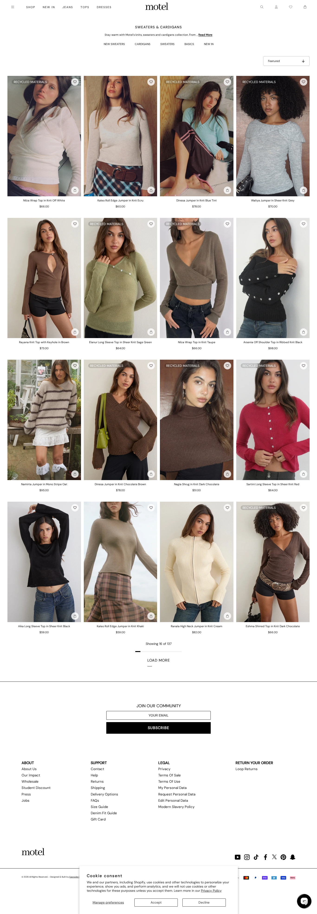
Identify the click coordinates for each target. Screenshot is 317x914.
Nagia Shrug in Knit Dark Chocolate (196, 484)
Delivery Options (104, 794)
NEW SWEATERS (114, 44)
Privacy (164, 769)
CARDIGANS (142, 44)
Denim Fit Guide (104, 813)
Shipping (98, 787)
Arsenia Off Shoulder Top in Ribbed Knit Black (272, 342)
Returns (97, 781)
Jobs (25, 800)
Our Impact (31, 775)
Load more (158, 660)
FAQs (95, 800)
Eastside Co (75, 876)
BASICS (189, 44)
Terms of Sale (169, 775)
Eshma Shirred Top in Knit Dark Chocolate (273, 626)
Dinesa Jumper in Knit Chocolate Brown (120, 484)
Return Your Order (254, 762)
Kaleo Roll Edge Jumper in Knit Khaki (120, 626)
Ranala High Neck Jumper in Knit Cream (196, 626)
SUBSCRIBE (158, 727)
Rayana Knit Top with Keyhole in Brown (44, 342)
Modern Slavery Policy (176, 806)
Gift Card (98, 819)
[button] (75, 82)
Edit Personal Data (173, 800)
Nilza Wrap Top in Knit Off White (44, 200)
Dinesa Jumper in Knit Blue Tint (196, 200)
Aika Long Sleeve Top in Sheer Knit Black (44, 626)
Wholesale (30, 781)
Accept (156, 902)
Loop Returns (247, 769)
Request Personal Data (176, 794)
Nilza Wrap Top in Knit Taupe (196, 342)
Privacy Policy (211, 890)
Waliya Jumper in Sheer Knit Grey (272, 200)
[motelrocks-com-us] (156, 7)
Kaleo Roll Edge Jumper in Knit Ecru (120, 200)
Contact (97, 769)
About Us (29, 769)
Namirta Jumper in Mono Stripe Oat (44, 484)
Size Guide (99, 806)
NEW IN (208, 44)
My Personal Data (172, 787)
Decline (204, 902)
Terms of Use (169, 781)
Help (94, 775)
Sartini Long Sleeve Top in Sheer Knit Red (272, 484)
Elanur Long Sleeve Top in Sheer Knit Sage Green (120, 342)
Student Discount (36, 787)
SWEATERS (167, 44)
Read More (205, 35)
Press (26, 794)
